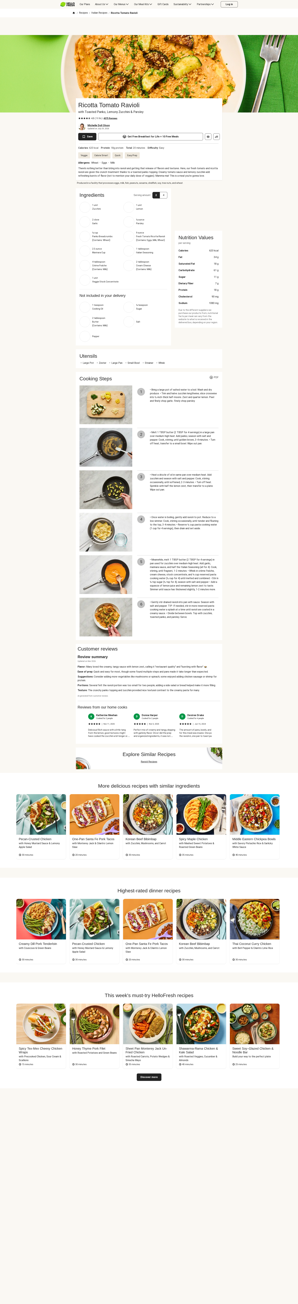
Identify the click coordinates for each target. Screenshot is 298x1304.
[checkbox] (79, 118)
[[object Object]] (208, 136)
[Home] (74, 13)
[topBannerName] (149, 26)
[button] (123, 195)
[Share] (216, 136)
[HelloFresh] (67, 4)
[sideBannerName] (198, 207)
